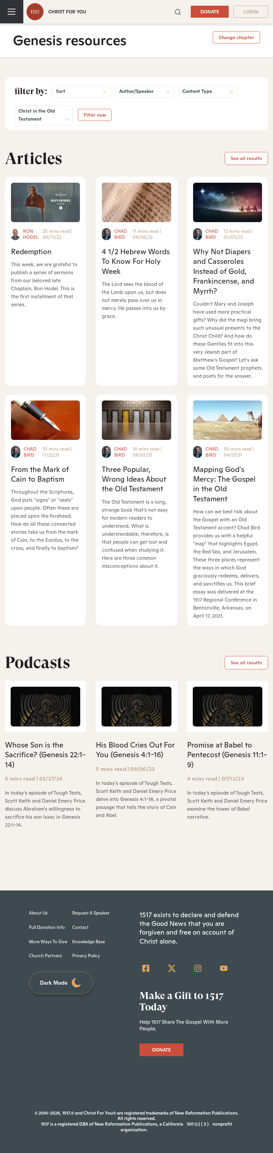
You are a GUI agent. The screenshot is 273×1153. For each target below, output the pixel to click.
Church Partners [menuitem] (45, 956)
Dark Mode (54, 982)
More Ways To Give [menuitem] (48, 942)
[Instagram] (197, 968)
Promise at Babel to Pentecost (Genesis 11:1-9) (227, 754)
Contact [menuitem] (80, 927)
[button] (178, 11)
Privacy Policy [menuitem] (86, 956)
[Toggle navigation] (11, 11)
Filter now (95, 115)
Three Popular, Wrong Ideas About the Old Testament (134, 479)
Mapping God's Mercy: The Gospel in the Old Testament (224, 484)
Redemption (31, 251)
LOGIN (250, 12)
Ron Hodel (30, 234)
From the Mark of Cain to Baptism (40, 474)
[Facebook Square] (145, 968)
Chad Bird (120, 234)
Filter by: (31, 91)
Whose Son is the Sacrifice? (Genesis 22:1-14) (45, 754)
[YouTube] (223, 968)
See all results (246, 158)
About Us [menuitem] (38, 913)
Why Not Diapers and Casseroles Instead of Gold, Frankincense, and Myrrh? (223, 271)
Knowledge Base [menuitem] (88, 942)
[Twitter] (171, 968)
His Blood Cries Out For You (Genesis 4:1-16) (135, 749)
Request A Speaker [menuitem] (91, 913)
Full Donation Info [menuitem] (47, 927)
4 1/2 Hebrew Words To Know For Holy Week (136, 261)
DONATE (209, 12)
